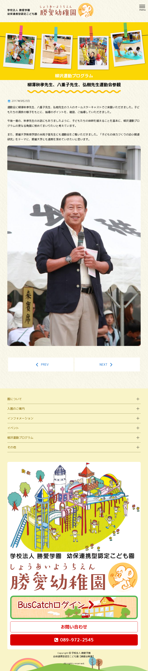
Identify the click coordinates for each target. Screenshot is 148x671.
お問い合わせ (74, 627)
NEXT (103, 364)
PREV (45, 364)
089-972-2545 (77, 640)
